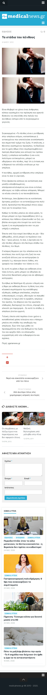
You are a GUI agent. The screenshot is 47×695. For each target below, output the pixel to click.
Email (27, 478)
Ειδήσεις (7, 31)
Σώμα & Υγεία (34, 538)
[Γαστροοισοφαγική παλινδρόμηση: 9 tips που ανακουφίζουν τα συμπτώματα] (23, 563)
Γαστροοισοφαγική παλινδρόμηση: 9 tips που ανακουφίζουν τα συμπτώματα (23, 581)
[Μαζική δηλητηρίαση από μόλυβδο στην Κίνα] (34, 418)
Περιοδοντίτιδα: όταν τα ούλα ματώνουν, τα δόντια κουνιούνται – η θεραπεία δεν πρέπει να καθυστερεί (23, 544)
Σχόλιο (8, 461)
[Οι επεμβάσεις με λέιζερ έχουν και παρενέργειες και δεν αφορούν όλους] (12, 418)
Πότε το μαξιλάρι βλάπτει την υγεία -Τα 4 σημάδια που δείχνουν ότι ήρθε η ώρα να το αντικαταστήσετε (23, 654)
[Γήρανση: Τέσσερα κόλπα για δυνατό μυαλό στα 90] (23, 601)
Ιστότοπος (9, 487)
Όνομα (8, 478)
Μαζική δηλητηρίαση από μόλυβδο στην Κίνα (32, 431)
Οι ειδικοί (20, 538)
